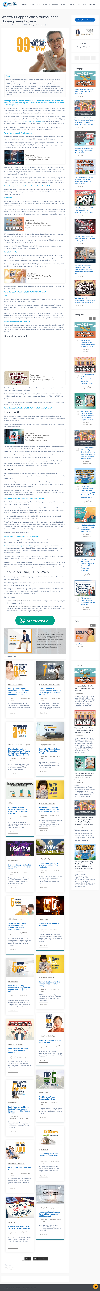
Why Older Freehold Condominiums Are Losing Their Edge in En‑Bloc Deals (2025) (85, 300)
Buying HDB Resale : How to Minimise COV (50, 1041)
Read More (13, 713)
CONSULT (92, 4)
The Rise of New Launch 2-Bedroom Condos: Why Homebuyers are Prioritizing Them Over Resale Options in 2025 (84, 269)
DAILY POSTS (82, 4)
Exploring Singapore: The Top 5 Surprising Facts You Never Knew (19, 867)
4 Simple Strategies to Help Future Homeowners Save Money (49, 984)
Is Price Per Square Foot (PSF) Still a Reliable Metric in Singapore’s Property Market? (84, 210)
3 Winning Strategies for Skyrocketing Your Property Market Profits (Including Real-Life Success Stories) (19, 752)
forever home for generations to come (31, 121)
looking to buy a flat (44, 119)
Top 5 (16, 860)
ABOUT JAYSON (35, 4)
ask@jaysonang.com (84, 47)
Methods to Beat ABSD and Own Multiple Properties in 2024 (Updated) (49, 1214)
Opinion (20, 684)
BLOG (63, 4)
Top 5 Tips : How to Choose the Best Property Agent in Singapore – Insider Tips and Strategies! (19, 1110)
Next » (43, 1259)
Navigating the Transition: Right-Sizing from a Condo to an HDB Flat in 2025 (85, 91)
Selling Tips (26, 744)
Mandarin (11, 860)
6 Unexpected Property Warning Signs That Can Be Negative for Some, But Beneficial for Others (18, 691)
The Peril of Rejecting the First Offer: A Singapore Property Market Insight (84, 151)
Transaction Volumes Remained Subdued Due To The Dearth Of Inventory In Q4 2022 (18, 810)
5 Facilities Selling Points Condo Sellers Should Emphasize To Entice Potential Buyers (17, 926)
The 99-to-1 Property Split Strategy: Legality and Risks (19, 1227)
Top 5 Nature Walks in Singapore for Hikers (47, 1098)
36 (35, 1259)
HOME (24, 4)
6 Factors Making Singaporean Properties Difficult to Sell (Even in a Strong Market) (85, 239)
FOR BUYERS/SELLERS (50, 4)
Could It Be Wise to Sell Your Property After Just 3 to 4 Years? (50, 751)
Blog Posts (34, 25)
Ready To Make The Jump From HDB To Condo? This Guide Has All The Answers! (49, 810)
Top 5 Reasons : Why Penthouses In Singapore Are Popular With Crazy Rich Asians (19, 988)
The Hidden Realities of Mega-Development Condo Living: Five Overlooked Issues (88, 379)
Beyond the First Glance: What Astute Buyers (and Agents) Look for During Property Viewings (87, 415)
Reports (12, 803)
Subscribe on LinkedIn (85, 20)
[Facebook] (9, 1268)
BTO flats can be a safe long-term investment (18, 546)
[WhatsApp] (6, 1268)
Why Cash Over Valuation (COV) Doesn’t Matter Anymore (18, 1050)
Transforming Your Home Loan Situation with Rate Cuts (48, 1155)
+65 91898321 (81, 44)
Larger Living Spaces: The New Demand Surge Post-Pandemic (49, 865)
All (29, 25)
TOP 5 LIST (71, 4)
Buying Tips (41, 25)
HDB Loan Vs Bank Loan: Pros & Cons (19, 1168)
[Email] (12, 1268)
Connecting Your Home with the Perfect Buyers (22, 606)
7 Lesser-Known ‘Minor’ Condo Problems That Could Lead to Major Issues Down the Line (50, 691)
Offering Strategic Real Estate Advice (19, 601)
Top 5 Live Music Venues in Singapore (49, 924)
